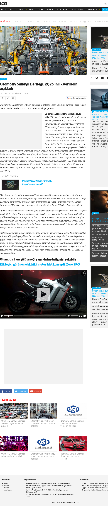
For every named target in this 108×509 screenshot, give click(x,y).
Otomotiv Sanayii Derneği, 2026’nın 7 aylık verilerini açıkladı (43, 456)
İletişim (6, 488)
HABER (3, 10)
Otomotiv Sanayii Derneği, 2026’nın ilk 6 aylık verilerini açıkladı (72, 423)
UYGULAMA (62, 10)
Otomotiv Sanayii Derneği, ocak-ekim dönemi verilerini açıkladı (43, 423)
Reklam (6, 486)
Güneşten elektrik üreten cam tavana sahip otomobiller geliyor (48, 483)
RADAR (32, 10)
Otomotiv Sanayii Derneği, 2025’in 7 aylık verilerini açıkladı (13, 423)
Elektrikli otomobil (100, 111)
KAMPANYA (92, 10)
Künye (6, 483)
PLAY (41, 10)
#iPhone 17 (18, 22)
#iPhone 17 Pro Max (68, 22)
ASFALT (21, 10)
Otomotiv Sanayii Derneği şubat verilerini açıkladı (13, 455)
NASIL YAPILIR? (77, 10)
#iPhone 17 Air (33, 22)
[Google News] (76, 98)
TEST (12, 10)
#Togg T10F (85, 22)
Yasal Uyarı (8, 490)
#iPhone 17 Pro (49, 22)
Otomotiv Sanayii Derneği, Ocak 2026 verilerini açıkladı (72, 456)
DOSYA (50, 10)
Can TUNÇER (5, 94)
